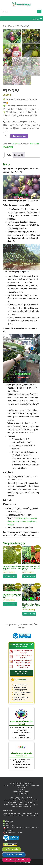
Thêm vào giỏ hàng (19, 136)
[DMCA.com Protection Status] (10, 844)
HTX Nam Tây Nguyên (23, 804)
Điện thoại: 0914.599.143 (16, 860)
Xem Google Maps (8, 830)
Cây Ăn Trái (15, 26)
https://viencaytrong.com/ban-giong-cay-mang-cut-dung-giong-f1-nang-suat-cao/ (22, 521)
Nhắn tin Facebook (13, 854)
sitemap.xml (28, 806)
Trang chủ (6, 26)
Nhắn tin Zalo (11, 849)
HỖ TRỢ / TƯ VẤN (21, 673)
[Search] (39, 11)
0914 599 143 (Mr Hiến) (16, 832)
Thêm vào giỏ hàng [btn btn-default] (10, 576)
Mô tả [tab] (8, 155)
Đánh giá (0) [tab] (18, 155)
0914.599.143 (24, 794)
